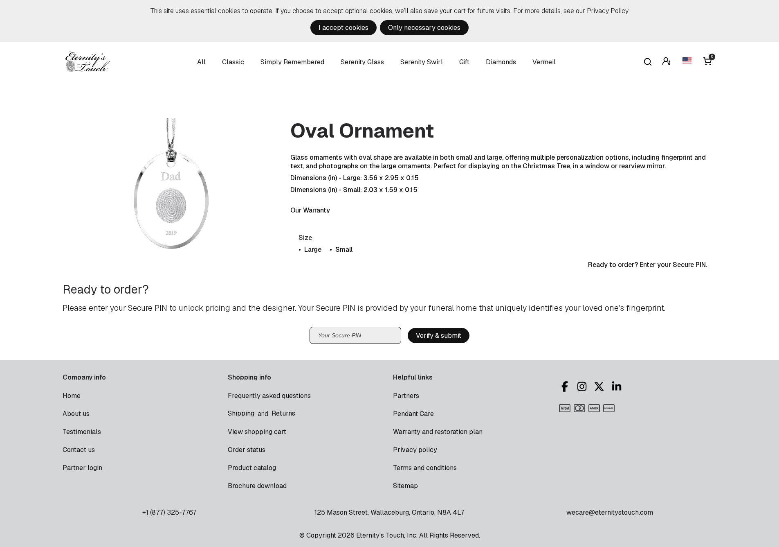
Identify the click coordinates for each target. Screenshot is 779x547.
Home (72, 395)
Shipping (241, 413)
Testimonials (82, 431)
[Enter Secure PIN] (667, 62)
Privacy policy (415, 449)
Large (312, 249)
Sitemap (405, 485)
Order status (246, 449)
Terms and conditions (425, 467)
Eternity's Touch (87, 62)
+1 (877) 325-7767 (169, 512)
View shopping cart (257, 431)
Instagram (583, 386)
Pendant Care (413, 413)
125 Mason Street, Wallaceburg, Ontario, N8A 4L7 (389, 512)
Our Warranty (310, 210)
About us (76, 413)
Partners (406, 395)
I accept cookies (343, 27)
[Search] (647, 61)
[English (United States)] (687, 62)
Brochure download (257, 485)
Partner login (82, 467)
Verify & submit (438, 335)
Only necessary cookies (424, 27)
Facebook (566, 386)
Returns (283, 413)
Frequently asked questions (269, 395)
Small (343, 249)
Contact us (79, 449)
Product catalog (252, 467)
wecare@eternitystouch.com (609, 512)
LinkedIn (618, 386)
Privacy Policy (607, 11)
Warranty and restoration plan (438, 431)
